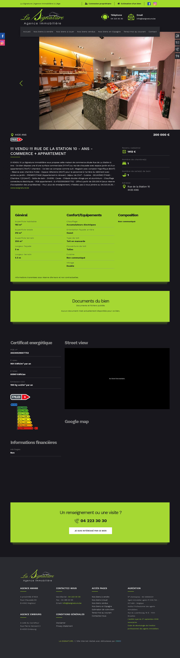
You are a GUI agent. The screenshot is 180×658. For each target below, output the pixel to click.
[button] (21, 83)
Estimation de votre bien (103, 609)
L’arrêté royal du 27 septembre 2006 (143, 619)
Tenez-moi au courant (135, 31)
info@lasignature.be (146, 18)
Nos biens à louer (65, 31)
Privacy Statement (64, 626)
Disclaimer (61, 623)
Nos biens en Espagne (109, 31)
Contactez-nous (99, 616)
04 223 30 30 (117, 18)
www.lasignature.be (19, 188)
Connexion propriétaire (100, 3)
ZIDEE (118, 641)
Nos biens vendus (86, 31)
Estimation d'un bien (131, 3)
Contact (153, 31)
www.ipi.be (132, 622)
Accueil (27, 31)
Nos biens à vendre (43, 31)
